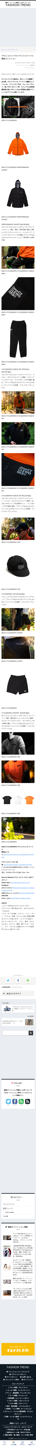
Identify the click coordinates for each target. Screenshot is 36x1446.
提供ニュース (8, 1208)
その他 (5, 1216)
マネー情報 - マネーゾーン (19, 1403)
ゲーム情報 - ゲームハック (19, 1395)
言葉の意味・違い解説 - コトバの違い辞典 (19, 1435)
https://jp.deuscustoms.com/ (20, 882)
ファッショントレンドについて (19, 1371)
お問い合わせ (26, 1377)
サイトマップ (28, 1379)
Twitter (8, 1104)
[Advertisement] (18, 27)
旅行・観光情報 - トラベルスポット (19, 1406)
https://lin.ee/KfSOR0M (26, 893)
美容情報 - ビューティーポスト (18, 1398)
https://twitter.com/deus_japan (20, 898)
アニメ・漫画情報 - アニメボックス (19, 1393)
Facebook (14, 1104)
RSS (27, 1104)
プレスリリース (17, 987)
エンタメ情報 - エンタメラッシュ (19, 1390)
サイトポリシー (12, 1377)
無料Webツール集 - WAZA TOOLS (18, 1432)
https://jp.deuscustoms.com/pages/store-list (17, 864)
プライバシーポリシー (19, 1374)
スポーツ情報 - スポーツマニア (18, 1401)
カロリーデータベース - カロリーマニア (18, 1427)
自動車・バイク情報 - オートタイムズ (18, 1409)
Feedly (21, 1104)
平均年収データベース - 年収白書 (19, 1429)
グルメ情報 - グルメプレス (19, 1387)
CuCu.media (9, 1212)
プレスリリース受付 (12, 1379)
